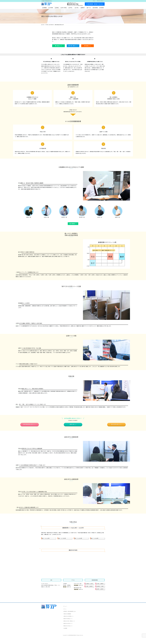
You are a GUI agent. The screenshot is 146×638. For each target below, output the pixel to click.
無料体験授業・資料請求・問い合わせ (95, 4)
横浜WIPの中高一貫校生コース (69, 621)
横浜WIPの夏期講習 (67, 613)
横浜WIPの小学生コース (68, 625)
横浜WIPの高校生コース (68, 618)
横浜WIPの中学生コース (68, 623)
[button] (58, 45)
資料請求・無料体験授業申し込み (70, 611)
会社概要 (65, 628)
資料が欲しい (73, 424)
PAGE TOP (142, 618)
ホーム (94, 0)
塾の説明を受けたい (116, 424)
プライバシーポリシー (100, 0)
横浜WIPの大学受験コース (68, 616)
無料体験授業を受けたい (29, 424)
